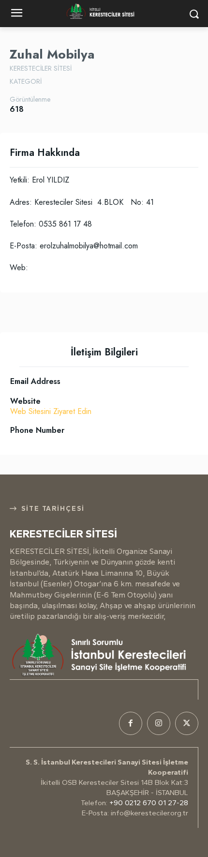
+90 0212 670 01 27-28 (148, 802)
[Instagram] (158, 723)
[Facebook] (130, 723)
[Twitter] (186, 723)
